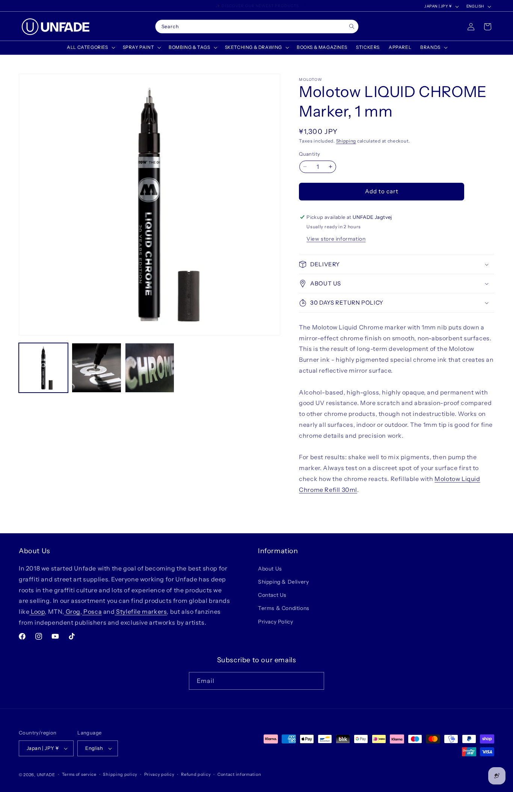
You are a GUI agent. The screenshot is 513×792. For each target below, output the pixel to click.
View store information (335, 238)
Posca (92, 611)
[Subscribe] (315, 681)
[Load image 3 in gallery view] (149, 367)
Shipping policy (120, 774)
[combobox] (256, 26)
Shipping (346, 141)
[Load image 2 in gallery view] (96, 367)
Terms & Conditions (283, 608)
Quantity (309, 154)
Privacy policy (159, 774)
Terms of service (79, 774)
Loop (37, 611)
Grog (72, 611)
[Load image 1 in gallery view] (43, 367)
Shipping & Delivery (283, 581)
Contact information (239, 774)
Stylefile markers (141, 611)
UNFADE (46, 774)
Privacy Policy (275, 621)
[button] (90, 47)
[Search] (351, 26)
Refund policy (196, 774)
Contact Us (272, 595)
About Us (270, 568)
